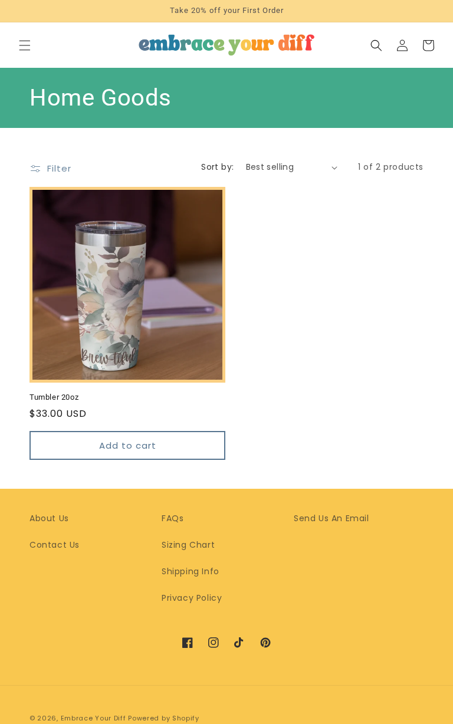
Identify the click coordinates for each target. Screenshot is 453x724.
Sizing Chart (188, 545)
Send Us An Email (331, 518)
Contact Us (54, 545)
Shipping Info (190, 571)
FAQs (172, 518)
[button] (25, 45)
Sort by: (217, 167)
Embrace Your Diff (93, 718)
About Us (49, 518)
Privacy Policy (192, 598)
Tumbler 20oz (53, 397)
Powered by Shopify (163, 718)
